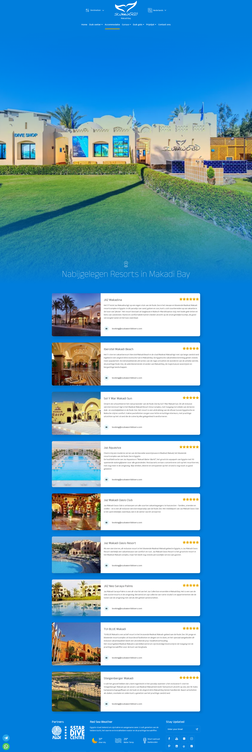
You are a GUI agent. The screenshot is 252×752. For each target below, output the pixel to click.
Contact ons (164, 24)
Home (84, 24)
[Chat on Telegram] (6, 738)
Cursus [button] (126, 24)
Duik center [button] (95, 24)
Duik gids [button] (138, 24)
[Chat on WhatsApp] (6, 746)
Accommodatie (112, 24)
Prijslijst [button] (150, 24)
